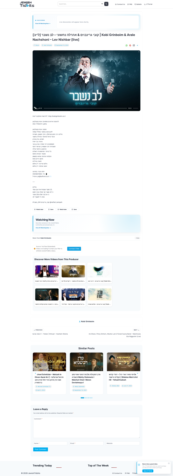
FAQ (130, 4)
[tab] (82, 397)
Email (72, 443)
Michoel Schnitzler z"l (44, 386)
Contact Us (121, 4)
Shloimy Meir (115, 386)
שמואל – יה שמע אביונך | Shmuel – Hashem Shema (50, 332)
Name (37, 443)
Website (109, 443)
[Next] (137, 373)
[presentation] (49, 362)
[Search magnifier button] (106, 4)
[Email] (133, 45)
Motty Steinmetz (80, 386)
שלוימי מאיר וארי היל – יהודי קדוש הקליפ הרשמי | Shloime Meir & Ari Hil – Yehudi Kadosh (123, 377)
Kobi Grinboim (48, 45)
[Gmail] (130, 45)
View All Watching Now (42, 23)
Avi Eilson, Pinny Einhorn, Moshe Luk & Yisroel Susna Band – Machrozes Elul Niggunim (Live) (115, 333)
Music (37, 45)
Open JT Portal (148, 471)
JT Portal (149, 4)
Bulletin (139, 4)
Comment (38, 419)
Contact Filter (74, 249)
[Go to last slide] (35, 373)
